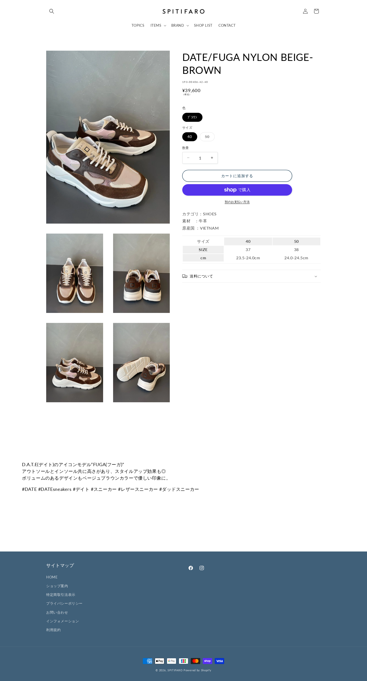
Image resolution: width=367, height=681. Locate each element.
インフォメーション (62, 621)
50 (209, 137)
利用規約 (53, 630)
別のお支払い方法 (237, 202)
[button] (51, 11)
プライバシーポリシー (64, 603)
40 (189, 137)
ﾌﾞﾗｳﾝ (192, 117)
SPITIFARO (175, 670)
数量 (185, 148)
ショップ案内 (57, 586)
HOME (51, 577)
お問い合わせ (57, 612)
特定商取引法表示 (60, 594)
